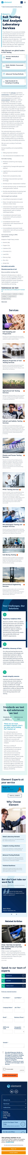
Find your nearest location (8, 991)
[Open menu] (25, 2)
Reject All (13, 1149)
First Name (6, 997)
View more (4, 301)
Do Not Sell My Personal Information (13, 1145)
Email (4, 1017)
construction (5, 94)
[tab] (8, 718)
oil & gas (13, 92)
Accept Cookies (14, 1152)
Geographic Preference (17, 1027)
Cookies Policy (10, 1142)
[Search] (22, 2)
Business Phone (18, 1017)
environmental (5, 100)
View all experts (15, 795)
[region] (13, 1144)
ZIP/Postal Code (6, 1027)
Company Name (7, 1007)
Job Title (17, 1007)
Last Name (17, 997)
